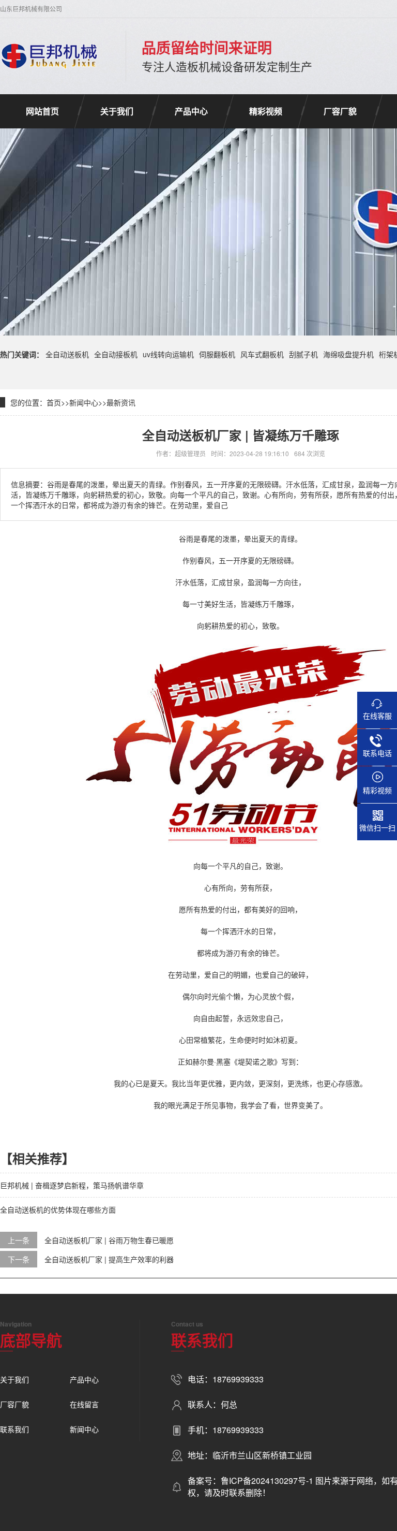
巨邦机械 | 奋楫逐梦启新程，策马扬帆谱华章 (72, 1185)
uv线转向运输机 (168, 354)
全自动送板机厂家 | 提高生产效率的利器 (109, 1259)
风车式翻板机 (262, 354)
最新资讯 (120, 402)
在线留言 (84, 1404)
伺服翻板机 (217, 354)
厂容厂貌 (340, 111)
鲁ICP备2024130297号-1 (268, 1480)
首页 (54, 402)
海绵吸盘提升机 (348, 354)
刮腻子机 (303, 354)
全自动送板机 (67, 354)
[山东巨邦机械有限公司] (50, 56)
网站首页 (42, 111)
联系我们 (14, 1429)
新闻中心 (83, 402)
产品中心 (191, 111)
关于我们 (116, 111)
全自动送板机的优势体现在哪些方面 (58, 1209)
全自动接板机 (116, 354)
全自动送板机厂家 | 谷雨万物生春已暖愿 (109, 1240)
